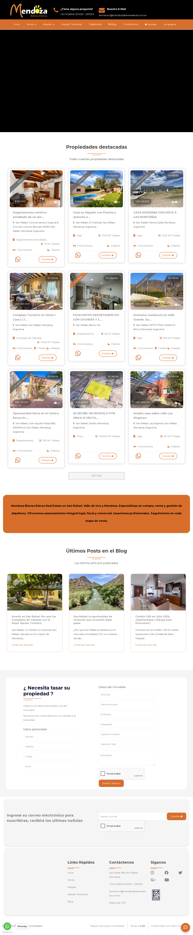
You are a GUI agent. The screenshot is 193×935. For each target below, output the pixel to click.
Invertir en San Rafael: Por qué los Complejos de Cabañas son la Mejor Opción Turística (34, 620)
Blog (113, 24)
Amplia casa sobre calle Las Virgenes (153, 416)
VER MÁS (96, 475)
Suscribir (175, 816)
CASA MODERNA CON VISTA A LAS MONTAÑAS (155, 215)
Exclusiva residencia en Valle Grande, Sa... (154, 317)
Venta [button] (30, 24)
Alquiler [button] (47, 24)
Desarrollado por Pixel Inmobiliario (171, 925)
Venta (71, 879)
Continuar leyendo (22, 644)
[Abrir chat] (185, 927)
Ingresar (152, 24)
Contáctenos (130, 24)
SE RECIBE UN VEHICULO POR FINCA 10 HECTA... (94, 416)
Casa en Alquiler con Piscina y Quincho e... (94, 215)
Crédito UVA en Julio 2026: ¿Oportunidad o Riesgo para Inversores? (153, 620)
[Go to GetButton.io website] (7, 932)
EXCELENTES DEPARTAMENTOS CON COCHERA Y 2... (96, 317)
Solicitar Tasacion (111, 783)
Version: (137, 925)
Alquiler (72, 887)
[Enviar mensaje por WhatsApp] (18, 259)
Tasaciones (95, 24)
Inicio (17, 24)
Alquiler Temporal (71, 24)
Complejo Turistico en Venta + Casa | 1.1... (34, 317)
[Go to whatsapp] (7, 926)
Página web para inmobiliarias (107, 925)
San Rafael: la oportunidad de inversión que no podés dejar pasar (93, 620)
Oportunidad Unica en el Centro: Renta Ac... (36, 416)
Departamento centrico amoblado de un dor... (30, 215)
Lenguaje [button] (169, 24)
